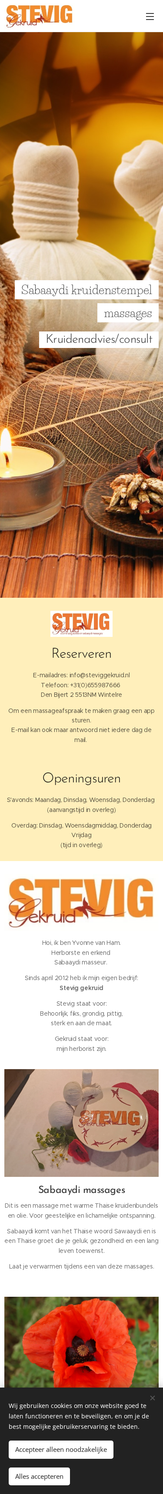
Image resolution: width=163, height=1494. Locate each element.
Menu (150, 16)
